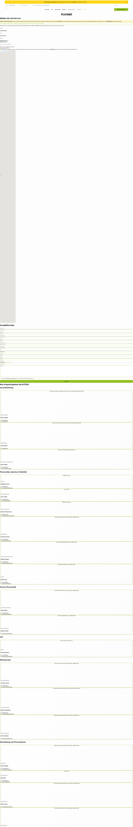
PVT (52, 9)
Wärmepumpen (57, 9)
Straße (1, 339)
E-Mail (1, 353)
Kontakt (84, 9)
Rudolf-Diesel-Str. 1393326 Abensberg (4, 41)
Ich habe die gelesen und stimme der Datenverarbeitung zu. (18, 378)
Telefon (1, 357)
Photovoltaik (47, 9)
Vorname (1, 331)
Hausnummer (2, 342)
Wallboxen (64, 9)
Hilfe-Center (109, 21)
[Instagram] (122, 5)
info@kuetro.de (25, 5)
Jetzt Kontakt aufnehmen (121, 9)
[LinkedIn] (127, 5)
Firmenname (2, 335)
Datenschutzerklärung (11, 378)
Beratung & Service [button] (71, 9)
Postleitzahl (2, 346)
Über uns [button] (79, 9)
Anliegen (1, 360)
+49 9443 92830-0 (12, 5)
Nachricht (2, 364)
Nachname (2, 328)
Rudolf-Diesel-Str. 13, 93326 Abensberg (43, 5)
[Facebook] (125, 5)
